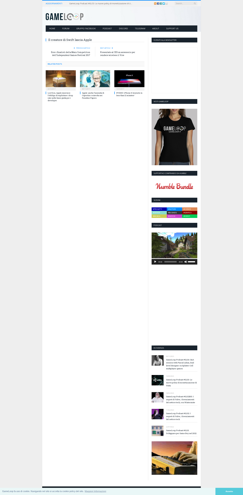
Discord (123, 28)
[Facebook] (158, 3)
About (155, 28)
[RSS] (155, 3)
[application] (174, 262)
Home (52, 28)
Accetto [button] (229, 491)
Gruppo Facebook (86, 28)
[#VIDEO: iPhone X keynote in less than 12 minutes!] (129, 80)
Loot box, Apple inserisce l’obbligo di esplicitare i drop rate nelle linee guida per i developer (60, 97)
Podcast (107, 28)
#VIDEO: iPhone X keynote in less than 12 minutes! (129, 94)
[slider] (192, 261)
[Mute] (185, 261)
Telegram (140, 28)
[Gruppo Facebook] (161, 3)
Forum (65, 28)
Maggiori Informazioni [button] (95, 491)
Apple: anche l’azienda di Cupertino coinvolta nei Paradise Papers (93, 95)
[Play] (155, 261)
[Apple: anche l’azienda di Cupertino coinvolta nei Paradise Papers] (95, 80)
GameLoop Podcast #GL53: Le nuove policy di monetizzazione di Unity (101, 3)
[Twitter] (164, 3)
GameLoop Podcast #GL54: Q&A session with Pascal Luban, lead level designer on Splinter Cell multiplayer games (180, 364)
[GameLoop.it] (64, 16)
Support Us (172, 28)
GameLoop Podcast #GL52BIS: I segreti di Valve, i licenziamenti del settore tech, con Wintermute (180, 399)
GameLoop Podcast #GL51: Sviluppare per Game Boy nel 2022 (181, 432)
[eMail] (166, 3)
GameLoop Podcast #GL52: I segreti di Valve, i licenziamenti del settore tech (180, 416)
